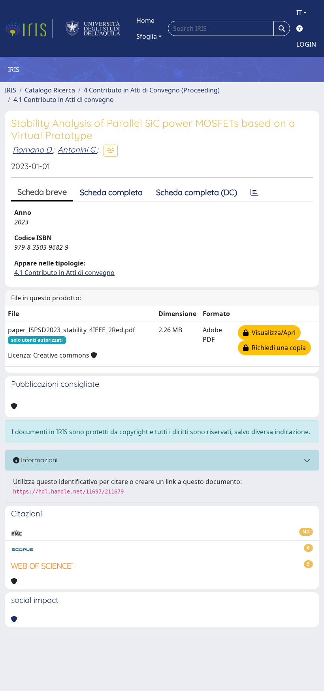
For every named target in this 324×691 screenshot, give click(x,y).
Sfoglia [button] (146, 36)
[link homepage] (29, 28)
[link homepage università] (93, 28)
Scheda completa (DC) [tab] (196, 192)
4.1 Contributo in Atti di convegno (63, 99)
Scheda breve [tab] (42, 192)
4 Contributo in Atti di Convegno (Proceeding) (152, 90)
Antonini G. (77, 149)
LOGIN (306, 44)
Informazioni (38, 460)
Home (145, 20)
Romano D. (33, 149)
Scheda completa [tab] (111, 192)
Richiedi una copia (277, 347)
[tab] (254, 192)
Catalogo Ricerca (50, 90)
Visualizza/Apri (272, 332)
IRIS (10, 90)
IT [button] (299, 12)
